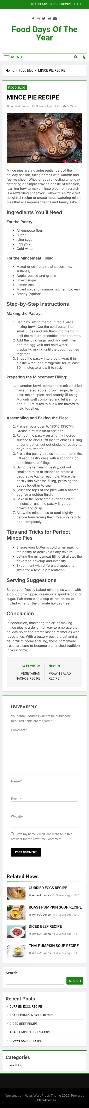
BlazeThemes (46, 1100)
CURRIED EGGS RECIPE (48, 888)
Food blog (16, 87)
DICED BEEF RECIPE (45, 926)
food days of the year (45, 34)
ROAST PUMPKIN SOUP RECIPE (55, 907)
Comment (19, 730)
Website (17, 816)
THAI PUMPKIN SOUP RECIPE (51, 4)
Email (16, 799)
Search (11, 973)
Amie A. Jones (20, 106)
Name (16, 781)
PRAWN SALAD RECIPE (26, 1041)
